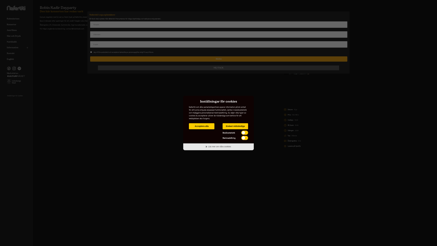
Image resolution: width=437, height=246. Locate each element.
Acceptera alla (202, 126)
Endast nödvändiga (235, 126)
